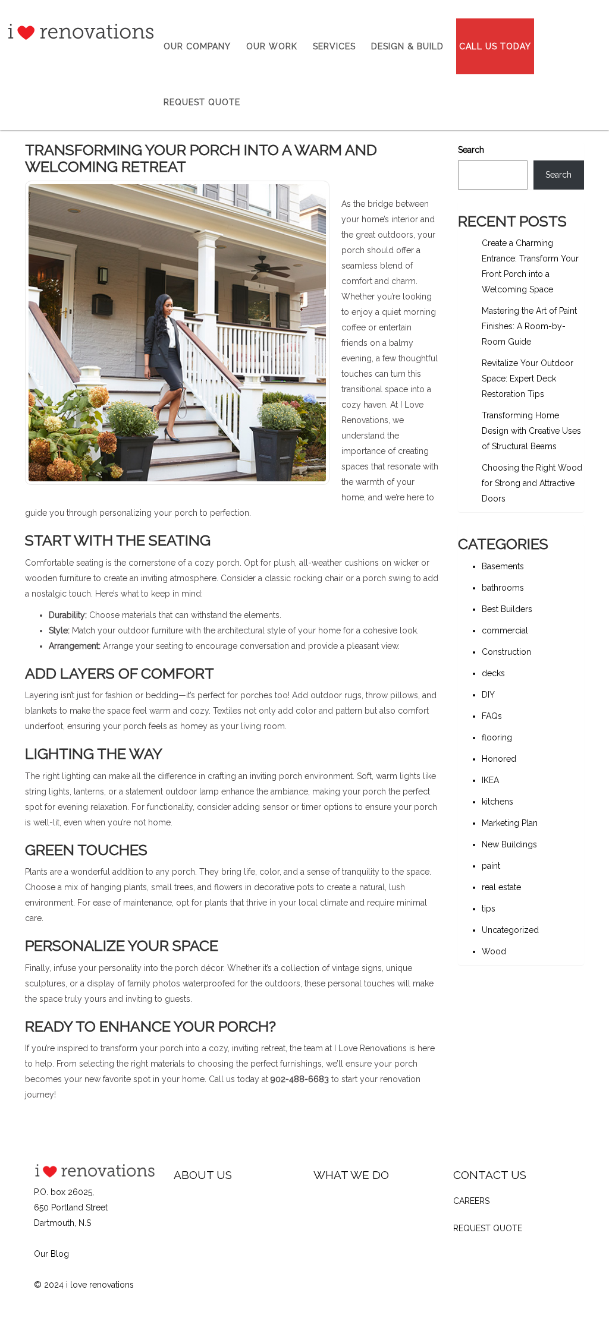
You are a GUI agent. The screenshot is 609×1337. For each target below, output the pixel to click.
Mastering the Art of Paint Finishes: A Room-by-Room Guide (529, 326)
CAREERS (471, 1201)
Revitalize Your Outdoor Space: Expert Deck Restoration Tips (527, 378)
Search (471, 149)
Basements (503, 566)
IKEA (490, 780)
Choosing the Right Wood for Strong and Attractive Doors (532, 483)
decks (493, 673)
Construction (506, 652)
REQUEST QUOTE (487, 1228)
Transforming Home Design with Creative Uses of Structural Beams (531, 431)
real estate (501, 887)
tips (488, 908)
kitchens (497, 801)
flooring (497, 737)
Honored (499, 759)
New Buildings (509, 844)
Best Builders (507, 609)
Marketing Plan (510, 823)
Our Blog (51, 1254)
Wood (494, 951)
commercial (505, 630)
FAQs (492, 716)
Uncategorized (510, 930)
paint (491, 866)
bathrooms (503, 587)
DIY (488, 694)
